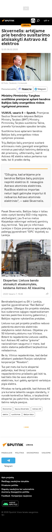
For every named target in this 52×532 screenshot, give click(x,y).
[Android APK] (10, 504)
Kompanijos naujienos (21, 495)
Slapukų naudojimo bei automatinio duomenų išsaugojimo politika (17, 490)
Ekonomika (7, 409)
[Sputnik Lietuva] (8, 21)
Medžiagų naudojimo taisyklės (15, 481)
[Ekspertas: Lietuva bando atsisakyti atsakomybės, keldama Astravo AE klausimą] (26, 258)
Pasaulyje (6, 452)
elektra (5, 414)
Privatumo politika (9, 485)
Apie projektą (7, 477)
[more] (47, 294)
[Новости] (25, 89)
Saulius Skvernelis (22, 409)
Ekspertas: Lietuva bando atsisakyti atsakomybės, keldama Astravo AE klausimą (24, 284)
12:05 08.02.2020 (9, 49)
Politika (19, 452)
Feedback (5, 495)
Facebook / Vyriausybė (18, 83)
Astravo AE (36, 409)
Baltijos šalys (29, 414)
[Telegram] (40, 89)
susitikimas (15, 414)
